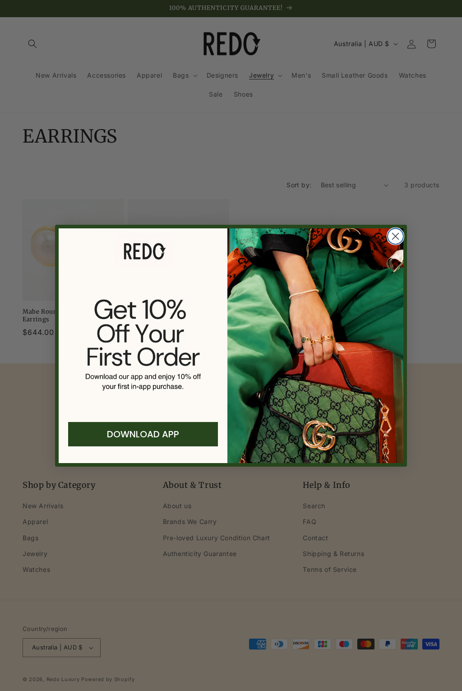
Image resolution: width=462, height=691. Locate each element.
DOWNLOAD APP (143, 434)
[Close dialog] (395, 236)
